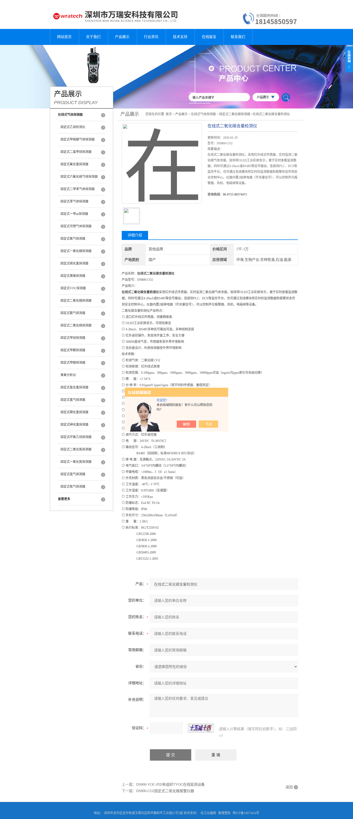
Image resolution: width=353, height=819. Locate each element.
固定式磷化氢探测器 (74, 412)
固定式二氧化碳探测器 (75, 300)
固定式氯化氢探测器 (74, 387)
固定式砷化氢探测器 (74, 424)
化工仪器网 (208, 813)
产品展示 (122, 37)
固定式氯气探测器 (72, 474)
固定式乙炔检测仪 (72, 127)
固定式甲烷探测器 (72, 338)
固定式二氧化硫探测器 (75, 325)
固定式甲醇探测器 (72, 362)
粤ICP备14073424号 (246, 813)
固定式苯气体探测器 (74, 201)
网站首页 (64, 37)
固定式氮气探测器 (72, 486)
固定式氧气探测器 (72, 238)
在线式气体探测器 (203, 114)
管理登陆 (224, 813)
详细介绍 (135, 235)
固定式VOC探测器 (73, 288)
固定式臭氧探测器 (72, 276)
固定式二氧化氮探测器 (75, 449)
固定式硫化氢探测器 (74, 263)
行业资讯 (151, 37)
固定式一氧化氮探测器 (75, 462)
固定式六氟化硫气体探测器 (79, 176)
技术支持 (180, 37)
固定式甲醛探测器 (72, 350)
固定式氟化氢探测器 (74, 164)
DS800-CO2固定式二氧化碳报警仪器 (165, 791)
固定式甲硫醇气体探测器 (77, 139)
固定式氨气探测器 (72, 313)
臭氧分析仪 (68, 375)
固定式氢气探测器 (72, 400)
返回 (289, 787)
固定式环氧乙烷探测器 (75, 437)
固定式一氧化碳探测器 (75, 251)
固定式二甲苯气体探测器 (77, 189)
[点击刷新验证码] (201, 728)
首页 (169, 114)
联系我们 (238, 37)
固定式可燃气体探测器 (75, 226)
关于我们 (93, 37)
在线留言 (209, 37)
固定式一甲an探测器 (74, 214)
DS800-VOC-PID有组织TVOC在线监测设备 (170, 784)
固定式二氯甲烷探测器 (75, 152)
